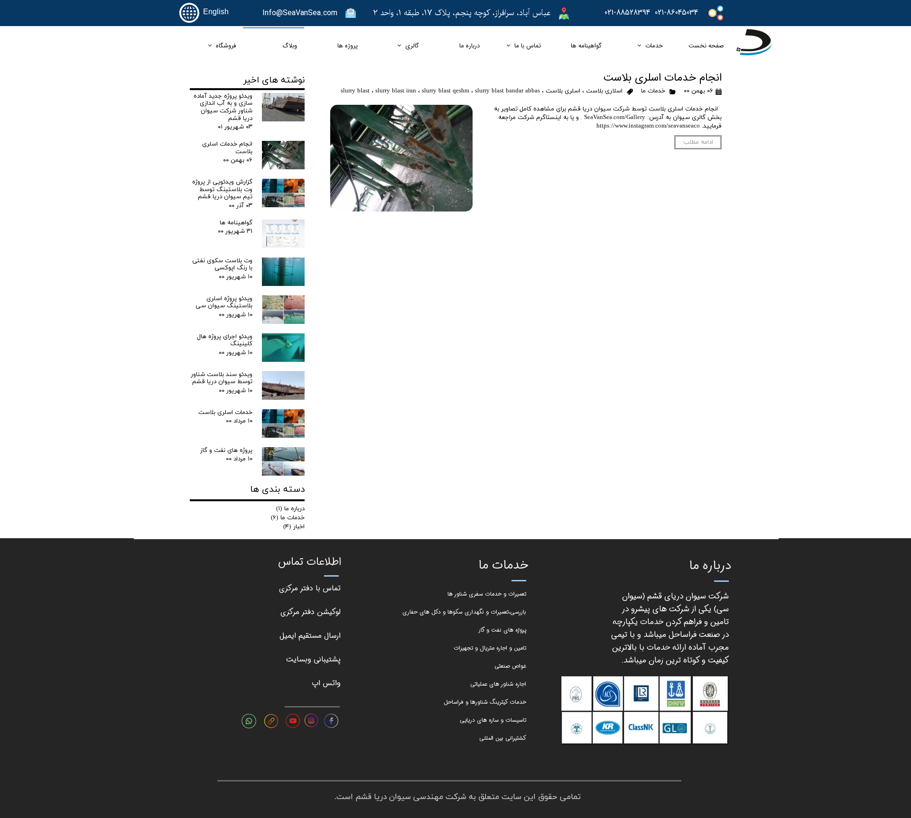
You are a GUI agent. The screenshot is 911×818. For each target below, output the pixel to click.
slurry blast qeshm (445, 91)
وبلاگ (289, 46)
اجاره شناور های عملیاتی (498, 684)
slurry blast (355, 91)
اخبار (294, 527)
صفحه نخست (706, 46)
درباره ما (469, 46)
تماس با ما (527, 46)
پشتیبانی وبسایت (313, 659)
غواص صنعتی (510, 666)
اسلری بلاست (563, 91)
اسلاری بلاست (604, 91)
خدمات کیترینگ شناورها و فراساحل (485, 702)
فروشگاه (226, 46)
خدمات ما (653, 91)
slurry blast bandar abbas (507, 91)
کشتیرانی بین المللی (502, 738)
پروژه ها (347, 46)
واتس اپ (326, 683)
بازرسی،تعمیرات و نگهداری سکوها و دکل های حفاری (464, 611)
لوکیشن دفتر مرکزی (310, 612)
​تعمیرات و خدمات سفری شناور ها (486, 593)
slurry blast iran (395, 91)
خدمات (654, 46)
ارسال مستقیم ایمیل (310, 636)
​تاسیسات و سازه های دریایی (493, 720)
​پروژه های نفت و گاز (502, 629)
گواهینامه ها (586, 46)
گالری (412, 46)
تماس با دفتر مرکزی (310, 588)
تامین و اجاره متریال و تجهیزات (490, 648)
